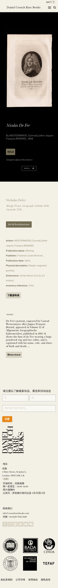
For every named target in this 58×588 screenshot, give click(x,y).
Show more (13, 354)
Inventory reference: (17, 285)
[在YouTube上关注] (25, 524)
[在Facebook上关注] (5, 524)
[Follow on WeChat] (31, 524)
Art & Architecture (18, 224)
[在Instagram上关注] (10, 524)
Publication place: (15, 250)
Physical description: (17, 265)
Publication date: (15, 260)
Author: (10, 240)
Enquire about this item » (19, 159)
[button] (49, 7)
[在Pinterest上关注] (15, 524)
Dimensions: (12, 275)
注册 (7, 419)
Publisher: (11, 255)
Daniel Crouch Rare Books (23, 7)
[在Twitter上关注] (20, 524)
